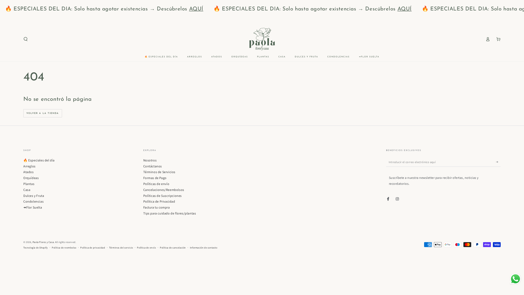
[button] (25, 39)
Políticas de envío (156, 184)
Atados (28, 172)
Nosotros (150, 160)
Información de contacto (203, 247)
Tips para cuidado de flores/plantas (169, 213)
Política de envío (146, 247)
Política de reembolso (64, 247)
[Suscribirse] (498, 162)
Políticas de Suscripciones (162, 196)
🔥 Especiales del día (39, 160)
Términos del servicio (121, 247)
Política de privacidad (92, 247)
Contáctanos (152, 166)
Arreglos (29, 166)
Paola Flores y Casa (43, 242)
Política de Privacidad (159, 201)
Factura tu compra (156, 207)
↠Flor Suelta (32, 207)
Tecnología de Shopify (35, 247)
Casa (26, 190)
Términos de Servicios (159, 172)
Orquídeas (31, 178)
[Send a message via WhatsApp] (515, 278)
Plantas (28, 184)
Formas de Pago (155, 178)
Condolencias (33, 201)
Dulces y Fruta (33, 196)
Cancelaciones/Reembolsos (163, 190)
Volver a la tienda (42, 113)
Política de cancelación (173, 247)
